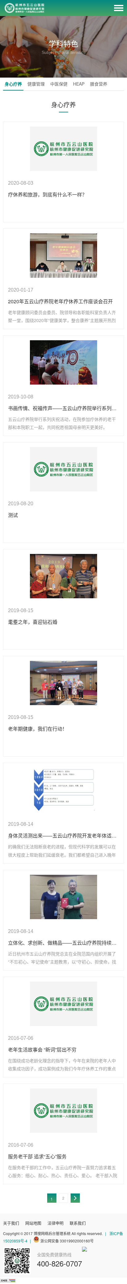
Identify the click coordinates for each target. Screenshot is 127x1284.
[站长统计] (7, 1281)
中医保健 (59, 84)
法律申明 (55, 1223)
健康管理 (36, 84)
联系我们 (78, 1223)
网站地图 (33, 1223)
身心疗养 (13, 84)
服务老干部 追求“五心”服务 (37, 1156)
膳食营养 (98, 84)
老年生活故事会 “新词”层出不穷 (42, 1049)
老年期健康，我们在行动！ (37, 728)
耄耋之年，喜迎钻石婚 (32, 621)
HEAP (78, 84)
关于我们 (11, 1223)
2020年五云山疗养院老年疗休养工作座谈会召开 (60, 301)
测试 (13, 515)
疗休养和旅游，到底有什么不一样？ (47, 194)
